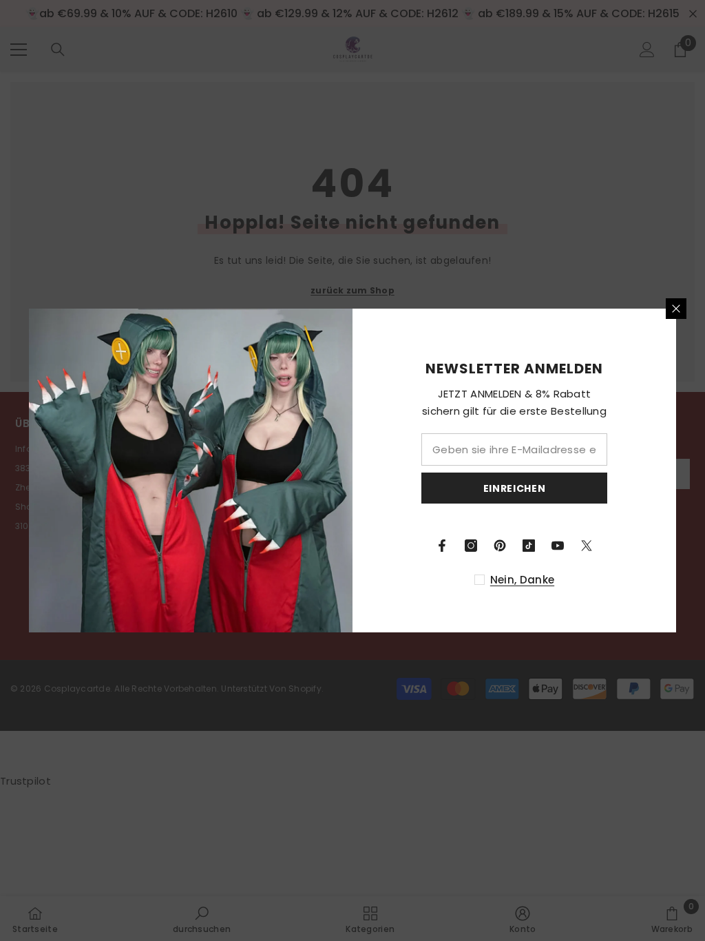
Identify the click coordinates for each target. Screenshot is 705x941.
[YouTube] (557, 545)
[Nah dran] (676, 308)
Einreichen (514, 488)
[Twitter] (586, 545)
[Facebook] (442, 545)
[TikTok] (528, 545)
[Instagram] (470, 545)
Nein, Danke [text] (522, 579)
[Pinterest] (499, 545)
